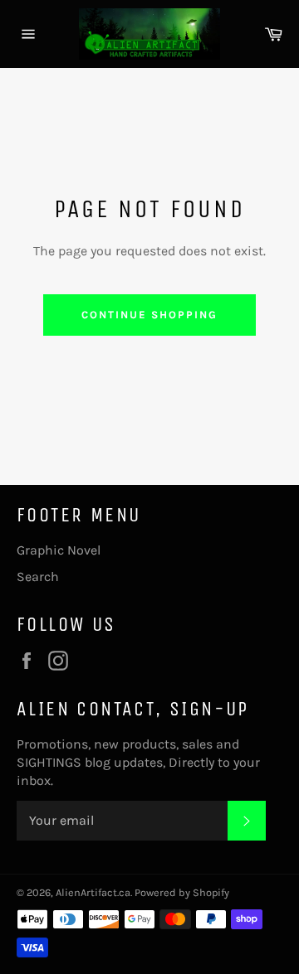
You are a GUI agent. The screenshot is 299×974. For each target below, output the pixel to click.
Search (38, 576)
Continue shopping (149, 314)
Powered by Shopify (182, 892)
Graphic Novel (58, 550)
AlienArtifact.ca (93, 892)
